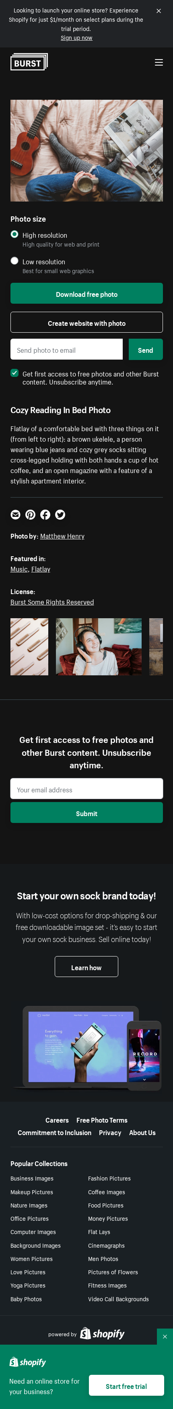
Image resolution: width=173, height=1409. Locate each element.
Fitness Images (107, 1284)
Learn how (86, 966)
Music (19, 568)
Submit (86, 812)
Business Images (32, 1177)
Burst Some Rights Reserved (52, 601)
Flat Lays (99, 1231)
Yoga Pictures (27, 1284)
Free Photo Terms (102, 1119)
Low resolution (44, 261)
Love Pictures (27, 1271)
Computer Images (33, 1231)
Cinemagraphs (106, 1244)
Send (145, 349)
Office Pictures (29, 1218)
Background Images (35, 1244)
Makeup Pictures (31, 1191)
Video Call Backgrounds (118, 1298)
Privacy (110, 1131)
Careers (57, 1119)
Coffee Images (106, 1191)
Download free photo (86, 293)
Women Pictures (31, 1258)
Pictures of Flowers (113, 1271)
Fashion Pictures (109, 1177)
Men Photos (103, 1258)
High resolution (45, 234)
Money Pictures (108, 1218)
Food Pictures (106, 1204)
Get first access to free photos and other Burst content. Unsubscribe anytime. (91, 377)
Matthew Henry (62, 535)
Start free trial (126, 1385)
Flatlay (40, 568)
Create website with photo (87, 322)
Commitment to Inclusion (54, 1131)
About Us (142, 1131)
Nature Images (28, 1204)
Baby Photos (26, 1298)
